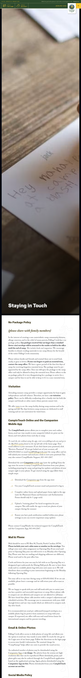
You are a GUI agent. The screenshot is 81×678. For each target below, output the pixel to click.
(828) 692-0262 (61, 6)
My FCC (3, 1)
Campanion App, (15, 653)
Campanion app (33, 480)
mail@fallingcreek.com (38, 452)
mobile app (33, 463)
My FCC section (17, 444)
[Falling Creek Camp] (72, 8)
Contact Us (9, 1)
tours (18, 406)
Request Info (16, 1)
